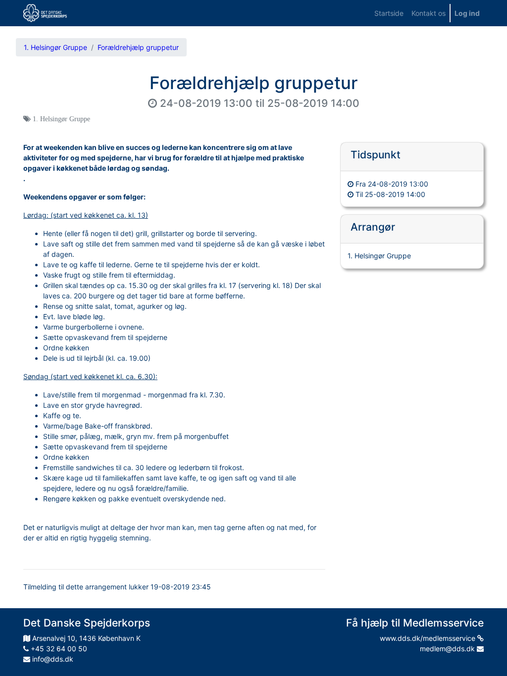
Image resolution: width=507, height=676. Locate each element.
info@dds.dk (51, 659)
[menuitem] (388, 13)
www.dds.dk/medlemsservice (428, 638)
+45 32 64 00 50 (58, 648)
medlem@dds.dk (448, 648)
